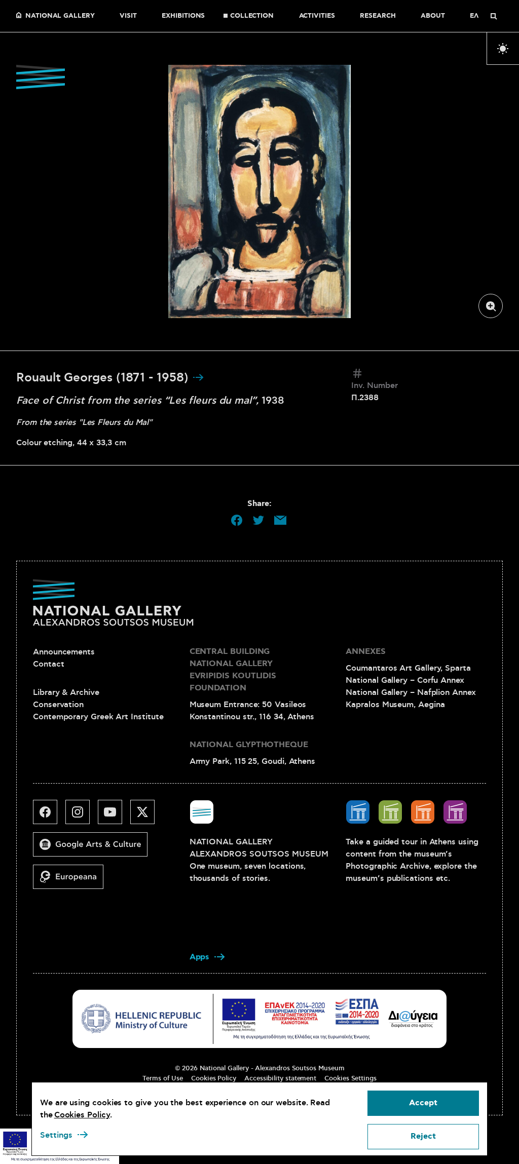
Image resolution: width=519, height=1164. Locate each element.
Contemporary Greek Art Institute (98, 717)
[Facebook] (49, 816)
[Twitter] (146, 816)
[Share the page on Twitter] (258, 520)
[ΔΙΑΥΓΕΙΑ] (413, 1018)
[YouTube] (114, 816)
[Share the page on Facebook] (237, 520)
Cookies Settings (350, 1078)
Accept (423, 1103)
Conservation (58, 705)
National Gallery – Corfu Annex (405, 680)
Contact (48, 664)
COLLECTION (252, 16)
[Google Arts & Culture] (94, 848)
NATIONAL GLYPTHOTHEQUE (249, 745)
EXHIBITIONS (183, 16)
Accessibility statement (280, 1078)
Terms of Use (162, 1078)
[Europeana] (72, 881)
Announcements (64, 652)
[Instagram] (81, 816)
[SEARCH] (494, 16)
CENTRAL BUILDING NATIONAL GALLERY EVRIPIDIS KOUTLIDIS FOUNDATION (233, 669)
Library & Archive (66, 692)
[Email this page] (280, 520)
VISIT (128, 16)
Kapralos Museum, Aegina (395, 705)
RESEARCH (377, 16)
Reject (423, 1136)
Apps (200, 957)
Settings (56, 1135)
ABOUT (433, 16)
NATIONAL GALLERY (60, 16)
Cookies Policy (213, 1078)
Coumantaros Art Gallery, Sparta (408, 668)
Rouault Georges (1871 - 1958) (104, 377)
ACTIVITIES (317, 16)
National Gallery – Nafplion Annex (410, 692)
